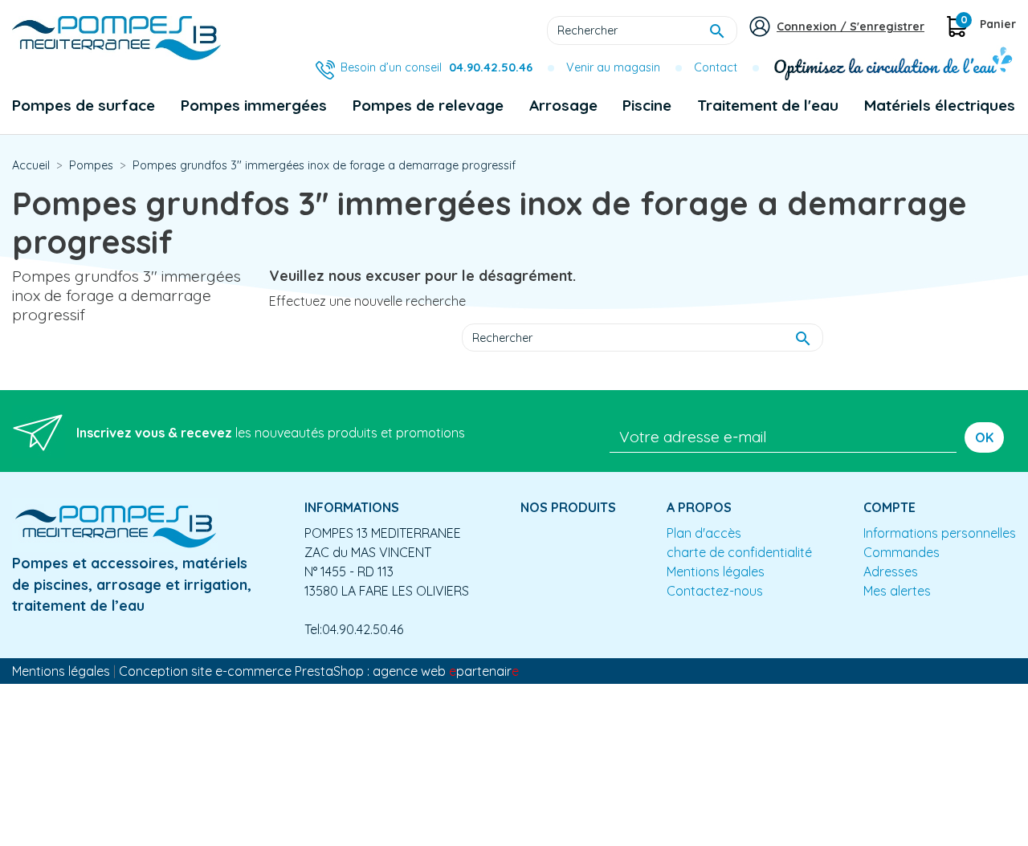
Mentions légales (716, 571)
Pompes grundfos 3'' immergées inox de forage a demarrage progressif (126, 295)
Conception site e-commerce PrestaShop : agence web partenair (319, 671)
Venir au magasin (613, 67)
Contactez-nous (715, 591)
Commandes (901, 552)
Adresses (890, 571)
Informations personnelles (939, 533)
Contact (715, 67)
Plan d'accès (704, 533)
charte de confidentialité (739, 552)
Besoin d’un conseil (436, 67)
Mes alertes (897, 591)
